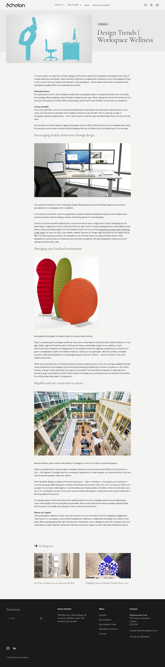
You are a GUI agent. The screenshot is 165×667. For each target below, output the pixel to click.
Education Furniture (108, 629)
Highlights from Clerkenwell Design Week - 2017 (107, 583)
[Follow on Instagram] (8, 648)
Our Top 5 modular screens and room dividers (54, 583)
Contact (103, 615)
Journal (102, 633)
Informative (103, 24)
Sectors (58, 5)
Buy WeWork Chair (107, 624)
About (87, 5)
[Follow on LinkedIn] (14, 648)
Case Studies (73, 5)
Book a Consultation (101, 5)
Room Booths (105, 619)
